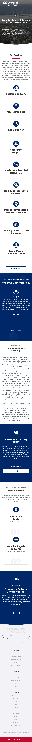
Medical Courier (16, 659)
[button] (28, 3)
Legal (18, 734)
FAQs (16, 683)
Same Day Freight (16, 656)
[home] (13, 3)
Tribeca (16, 704)
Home (9, 15)
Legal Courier (16, 662)
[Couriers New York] (16, 629)
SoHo (16, 707)
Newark (16, 716)
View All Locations (16, 725)
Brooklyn (16, 713)
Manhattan (16, 699)
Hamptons (16, 722)
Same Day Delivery (16, 653)
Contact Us (16, 677)
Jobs (16, 686)
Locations (15, 15)
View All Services (16, 268)
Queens (16, 719)
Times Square (16, 701)
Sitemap (25, 734)
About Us (16, 675)
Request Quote (16, 471)
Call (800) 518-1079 (16, 466)
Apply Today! (16, 613)
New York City (16, 696)
